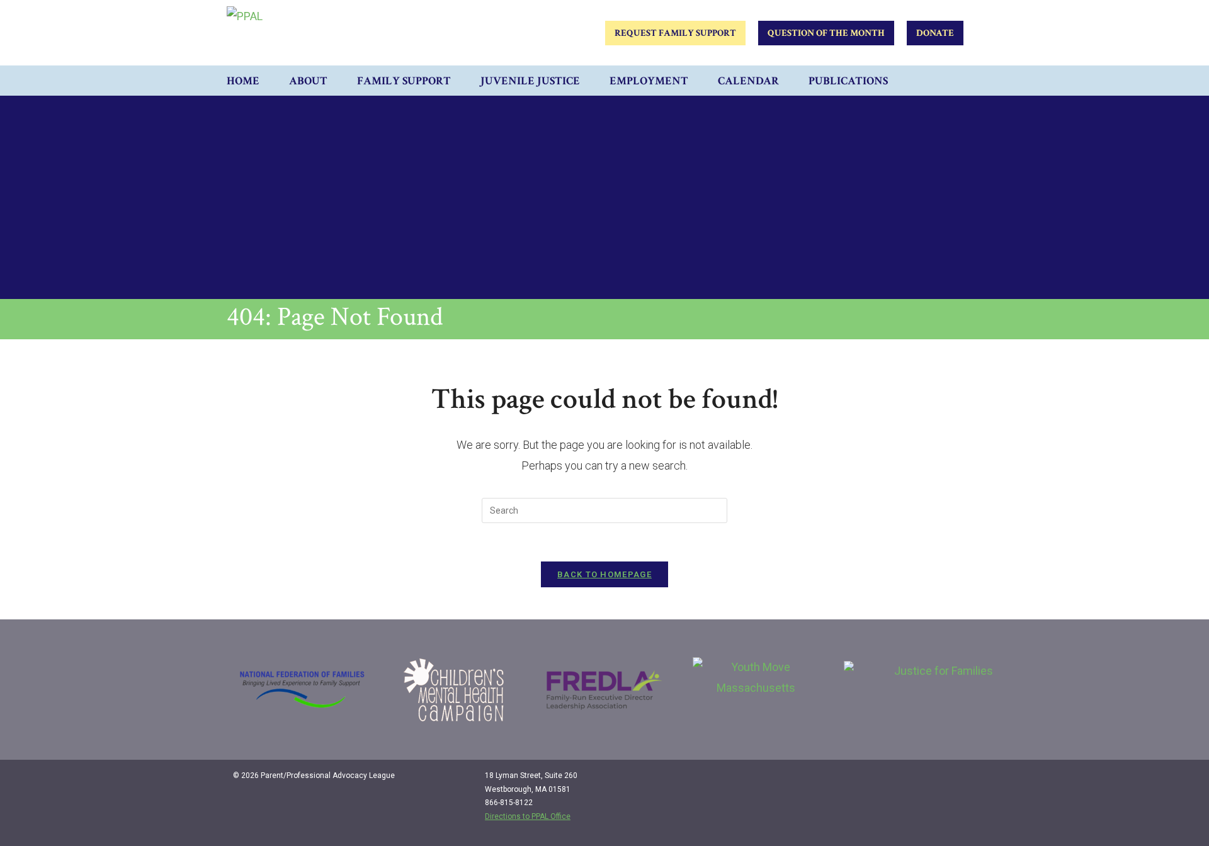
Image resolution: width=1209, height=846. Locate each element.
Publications (848, 81)
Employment (649, 81)
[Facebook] (913, 780)
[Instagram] (939, 780)
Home (243, 81)
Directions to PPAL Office (527, 816)
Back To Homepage (604, 574)
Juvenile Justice (530, 81)
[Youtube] (964, 780)
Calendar (748, 81)
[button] (969, 80)
